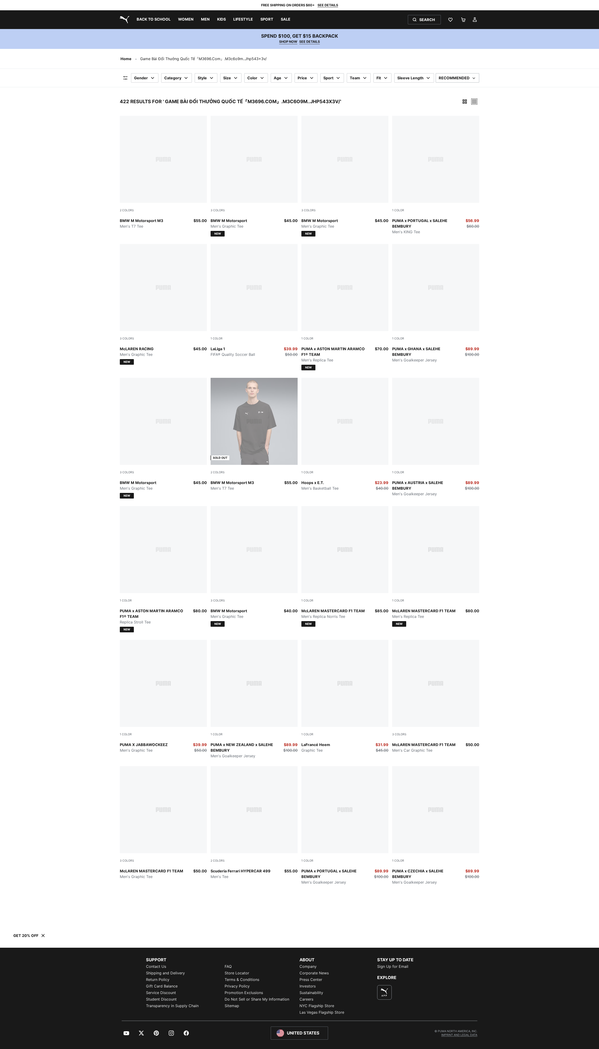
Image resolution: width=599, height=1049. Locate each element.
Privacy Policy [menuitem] (237, 986)
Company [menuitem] (308, 966)
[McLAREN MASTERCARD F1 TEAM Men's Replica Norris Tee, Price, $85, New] (344, 566)
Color (252, 78)
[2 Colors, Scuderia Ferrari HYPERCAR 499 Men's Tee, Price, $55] (254, 822)
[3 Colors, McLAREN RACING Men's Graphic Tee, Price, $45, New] (163, 304)
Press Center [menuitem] (311, 979)
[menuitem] (153, 19)
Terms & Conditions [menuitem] (242, 979)
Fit (378, 78)
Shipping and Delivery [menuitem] (165, 973)
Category (172, 78)
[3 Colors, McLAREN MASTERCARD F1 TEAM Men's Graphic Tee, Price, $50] (163, 822)
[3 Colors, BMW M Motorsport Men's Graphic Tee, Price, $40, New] (254, 566)
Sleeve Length (410, 78)
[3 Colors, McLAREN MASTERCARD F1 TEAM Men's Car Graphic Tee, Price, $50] (435, 696)
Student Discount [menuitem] (161, 999)
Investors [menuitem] (308, 986)
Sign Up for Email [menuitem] (392, 966)
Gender (141, 78)
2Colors (127, 210)
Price (302, 78)
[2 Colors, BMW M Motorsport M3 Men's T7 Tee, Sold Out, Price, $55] (254, 434)
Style (202, 78)
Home (126, 58)
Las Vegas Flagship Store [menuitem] (322, 1012)
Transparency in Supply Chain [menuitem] (172, 1005)
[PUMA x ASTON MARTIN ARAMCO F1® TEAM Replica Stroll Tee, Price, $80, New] (163, 569)
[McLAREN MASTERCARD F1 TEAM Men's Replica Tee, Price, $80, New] (435, 566)
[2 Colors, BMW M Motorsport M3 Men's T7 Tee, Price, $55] (163, 172)
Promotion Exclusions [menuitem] (244, 992)
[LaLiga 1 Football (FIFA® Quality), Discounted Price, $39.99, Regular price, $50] (254, 300)
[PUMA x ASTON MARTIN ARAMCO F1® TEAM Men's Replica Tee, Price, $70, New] (344, 307)
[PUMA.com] (123, 19)
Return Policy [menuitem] (157, 979)
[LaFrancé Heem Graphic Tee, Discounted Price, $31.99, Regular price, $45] (344, 696)
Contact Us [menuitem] (156, 966)
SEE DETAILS (328, 5)
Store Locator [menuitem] (237, 973)
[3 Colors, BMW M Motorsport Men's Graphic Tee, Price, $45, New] (254, 176)
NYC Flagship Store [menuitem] (317, 1005)
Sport (328, 78)
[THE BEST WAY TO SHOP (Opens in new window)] (384, 992)
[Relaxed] (474, 101)
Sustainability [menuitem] (311, 992)
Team (355, 78)
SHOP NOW (288, 42)
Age (277, 78)
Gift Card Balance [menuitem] (162, 986)
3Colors (218, 210)
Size (227, 78)
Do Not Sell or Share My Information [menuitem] (257, 999)
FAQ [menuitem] (228, 966)
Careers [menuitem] (306, 999)
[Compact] (464, 101)
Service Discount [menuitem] (161, 992)
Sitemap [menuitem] (232, 1005)
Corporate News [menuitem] (314, 973)
